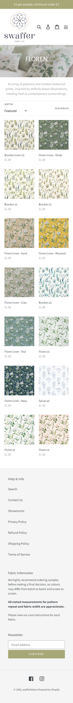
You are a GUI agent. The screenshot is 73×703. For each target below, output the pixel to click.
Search (12, 489)
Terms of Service (19, 554)
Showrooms (16, 511)
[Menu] (65, 26)
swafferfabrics (30, 689)
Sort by (8, 104)
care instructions (38, 615)
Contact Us (15, 500)
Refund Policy (17, 533)
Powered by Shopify (49, 689)
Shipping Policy (18, 543)
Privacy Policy (17, 522)
